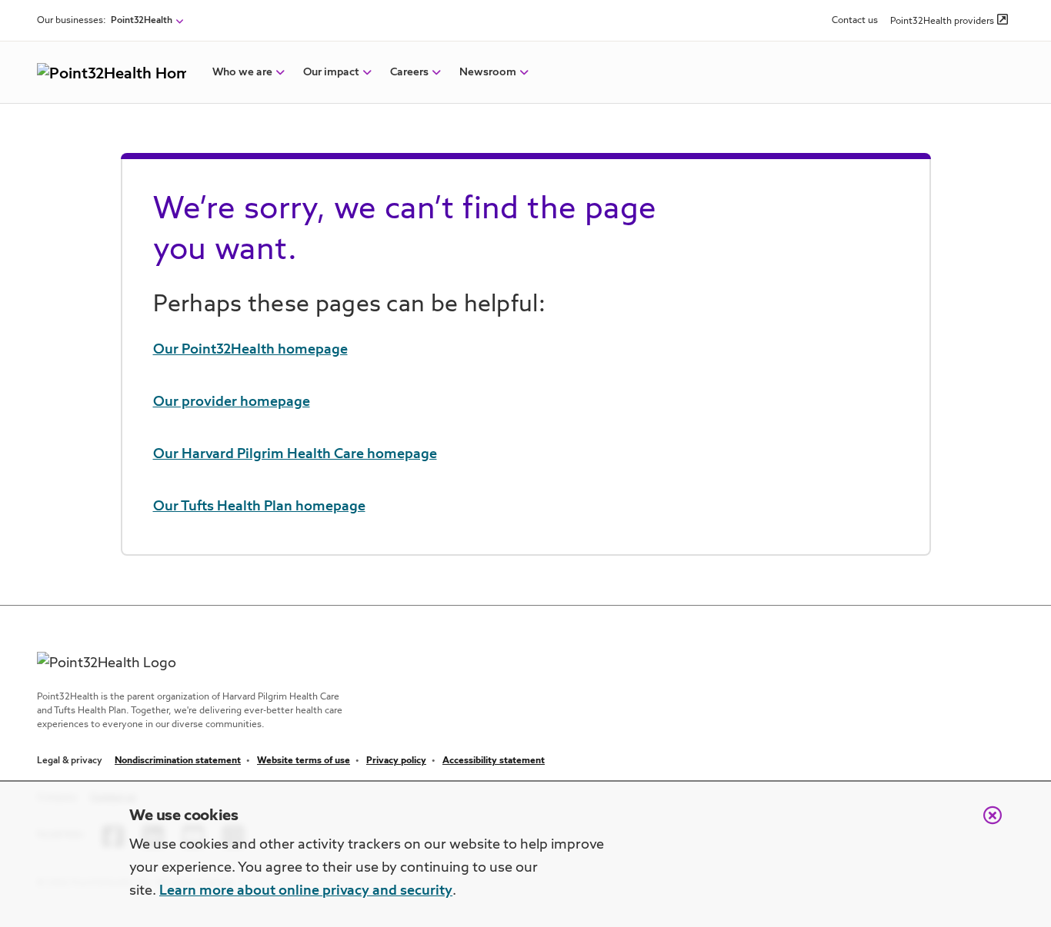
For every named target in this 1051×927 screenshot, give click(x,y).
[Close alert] (985, 823)
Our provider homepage (231, 402)
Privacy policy (396, 761)
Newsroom (487, 72)
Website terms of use (303, 761)
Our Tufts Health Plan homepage (259, 506)
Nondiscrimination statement (178, 761)
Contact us (855, 20)
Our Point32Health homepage (250, 350)
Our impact (331, 72)
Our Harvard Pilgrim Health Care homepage (295, 454)
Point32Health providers (942, 21)
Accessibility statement (493, 761)
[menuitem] (242, 72)
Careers (409, 72)
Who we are (242, 72)
